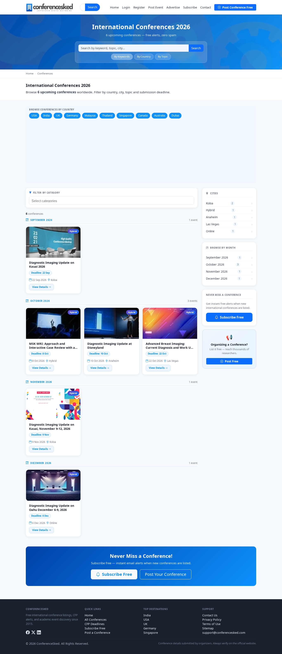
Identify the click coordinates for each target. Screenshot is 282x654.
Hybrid (220, 210)
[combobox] (111, 200)
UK (58, 115)
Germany (72, 115)
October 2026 (222, 264)
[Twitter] (33, 632)
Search (92, 7)
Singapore (125, 115)
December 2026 (223, 278)
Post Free (231, 361)
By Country (143, 56)
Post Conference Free (237, 7)
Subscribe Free (231, 317)
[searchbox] (113, 200)
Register (139, 7)
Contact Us (209, 615)
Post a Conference (97, 633)
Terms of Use (211, 624)
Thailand (107, 115)
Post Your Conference (165, 574)
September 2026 (223, 257)
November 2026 (223, 271)
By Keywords (122, 56)
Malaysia (90, 115)
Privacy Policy (211, 620)
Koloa (219, 203)
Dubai (175, 115)
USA (34, 115)
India (46, 115)
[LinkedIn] (39, 632)
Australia (159, 115)
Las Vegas (221, 224)
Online (220, 231)
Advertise (173, 7)
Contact (205, 7)
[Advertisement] (141, 149)
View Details (40, 287)
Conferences (45, 73)
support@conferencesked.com (223, 633)
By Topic (163, 56)
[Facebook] (28, 632)
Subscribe (190, 7)
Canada (143, 115)
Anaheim (220, 217)
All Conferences (96, 620)
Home (114, 7)
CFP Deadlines (94, 624)
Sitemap (208, 628)
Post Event (155, 7)
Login (126, 7)
